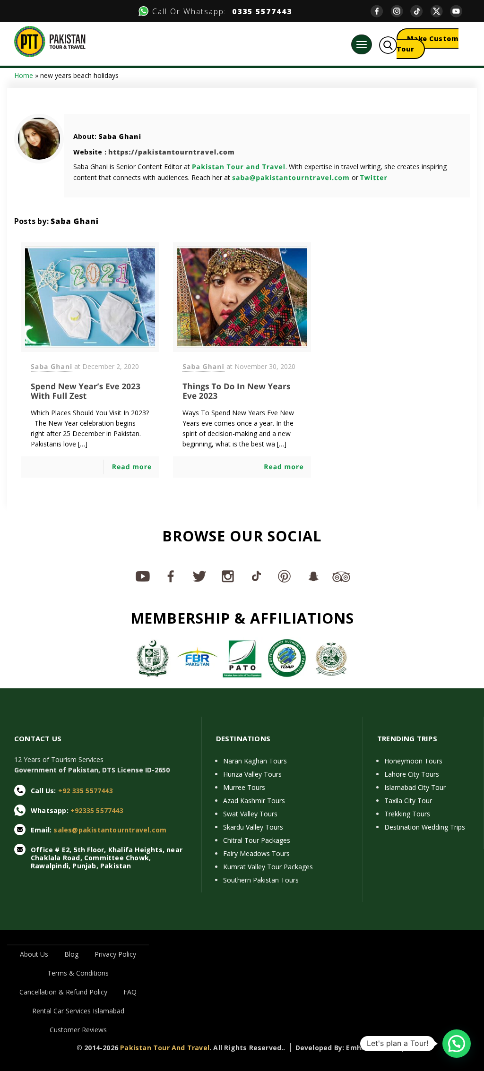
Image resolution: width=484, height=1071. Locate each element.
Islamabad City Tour (415, 787)
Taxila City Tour (408, 800)
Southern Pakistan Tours (261, 879)
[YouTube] (460, 11)
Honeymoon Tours (413, 760)
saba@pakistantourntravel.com (291, 177)
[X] (440, 11)
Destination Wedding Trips (424, 827)
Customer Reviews (78, 1029)
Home (23, 75)
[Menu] (361, 44)
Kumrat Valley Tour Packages (268, 866)
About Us (34, 954)
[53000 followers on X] (199, 576)
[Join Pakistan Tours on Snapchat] (313, 576)
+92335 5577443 (96, 810)
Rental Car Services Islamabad (78, 1010)
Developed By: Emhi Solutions (346, 1047)
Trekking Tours (407, 813)
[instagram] (400, 11)
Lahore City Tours (411, 774)
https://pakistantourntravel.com (171, 152)
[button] (456, 1043)
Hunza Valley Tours (252, 774)
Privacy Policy (115, 954)
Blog (71, 954)
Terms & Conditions (78, 972)
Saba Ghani (119, 136)
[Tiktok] (420, 11)
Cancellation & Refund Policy (63, 991)
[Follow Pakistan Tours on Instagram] (228, 576)
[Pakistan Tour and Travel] (50, 40)
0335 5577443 (259, 11)
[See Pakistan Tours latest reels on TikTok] (256, 576)
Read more (132, 467)
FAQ (130, 991)
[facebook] (380, 11)
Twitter (374, 177)
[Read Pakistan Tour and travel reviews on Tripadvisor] (341, 576)
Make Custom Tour (428, 43)
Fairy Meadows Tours (256, 853)
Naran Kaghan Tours (255, 760)
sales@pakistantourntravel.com (109, 829)
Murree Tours (244, 787)
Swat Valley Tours (250, 813)
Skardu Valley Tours (253, 827)
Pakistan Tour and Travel (238, 167)
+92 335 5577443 (85, 790)
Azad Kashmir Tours (254, 800)
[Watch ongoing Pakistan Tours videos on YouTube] (143, 576)
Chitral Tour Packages (256, 840)
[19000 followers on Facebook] (171, 576)
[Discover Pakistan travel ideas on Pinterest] (284, 576)
